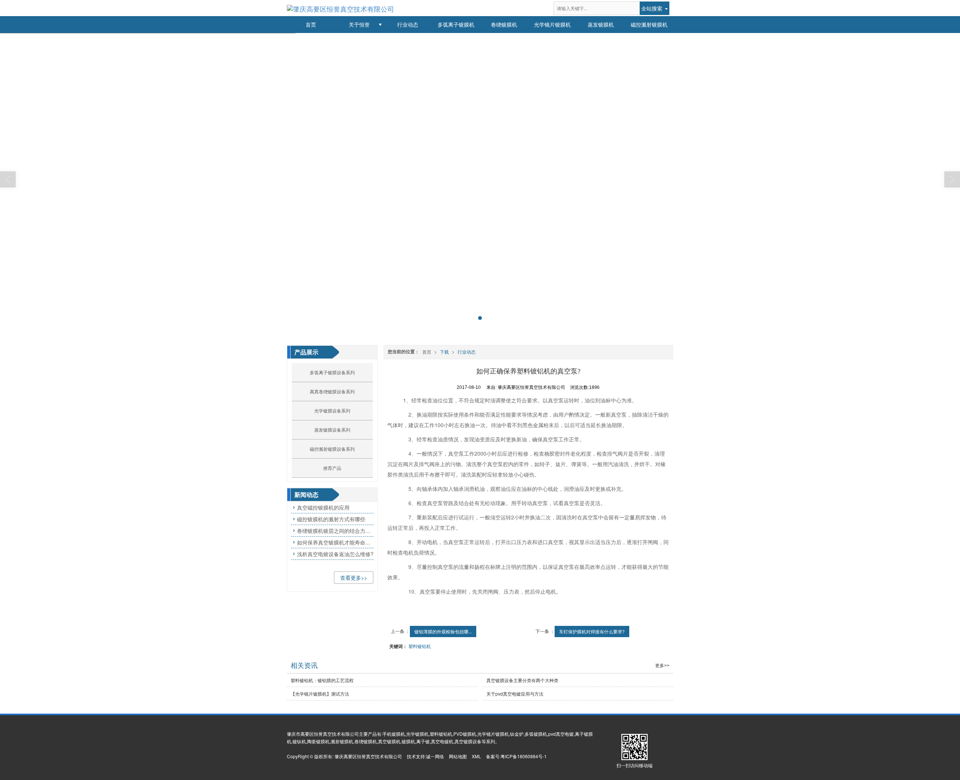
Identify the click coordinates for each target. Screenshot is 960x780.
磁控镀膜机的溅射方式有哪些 (331, 519)
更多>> (662, 665)
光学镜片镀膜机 (552, 24)
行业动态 (407, 24)
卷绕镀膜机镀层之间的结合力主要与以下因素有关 (335, 530)
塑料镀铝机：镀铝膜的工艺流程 (322, 680)
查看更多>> (353, 577)
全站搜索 (651, 8)
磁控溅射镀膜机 (649, 24)
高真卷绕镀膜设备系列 (332, 391)
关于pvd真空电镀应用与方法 (514, 693)
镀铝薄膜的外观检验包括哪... (443, 631)
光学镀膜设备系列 (332, 410)
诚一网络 (435, 756)
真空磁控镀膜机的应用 (323, 507)
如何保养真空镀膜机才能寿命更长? (335, 542)
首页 (311, 24)
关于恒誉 (359, 24)
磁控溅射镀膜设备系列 (332, 449)
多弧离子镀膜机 (456, 24)
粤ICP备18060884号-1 (524, 756)
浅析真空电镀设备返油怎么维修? (335, 554)
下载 (444, 351)
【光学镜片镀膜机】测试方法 (320, 693)
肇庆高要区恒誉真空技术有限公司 (368, 756)
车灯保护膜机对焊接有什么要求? (592, 631)
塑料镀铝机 (419, 646)
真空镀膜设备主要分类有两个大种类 (522, 680)
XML (476, 756)
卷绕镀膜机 (504, 24)
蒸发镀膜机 (601, 24)
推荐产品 (332, 468)
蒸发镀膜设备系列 (332, 429)
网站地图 (458, 756)
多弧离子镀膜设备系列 (332, 372)
